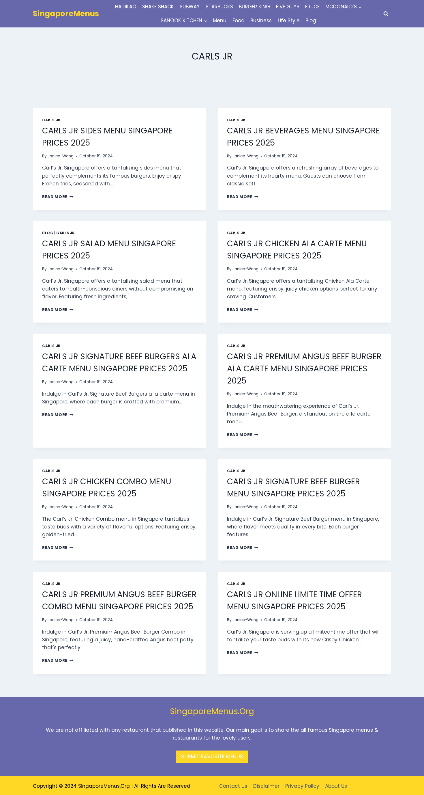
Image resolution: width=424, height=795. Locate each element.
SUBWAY (190, 6)
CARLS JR (51, 120)
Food (238, 20)
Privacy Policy (302, 786)
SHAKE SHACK (158, 6)
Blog (310, 20)
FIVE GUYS (287, 6)
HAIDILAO (125, 6)
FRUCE (312, 6)
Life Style (289, 20)
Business (261, 20)
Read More (58, 197)
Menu (219, 20)
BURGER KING (254, 6)
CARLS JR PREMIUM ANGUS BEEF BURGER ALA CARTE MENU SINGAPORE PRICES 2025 (304, 368)
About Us (336, 786)
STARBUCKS (219, 6)
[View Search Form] (386, 14)
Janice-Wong (61, 156)
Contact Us (233, 786)
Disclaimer (266, 786)
